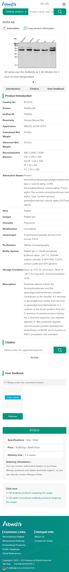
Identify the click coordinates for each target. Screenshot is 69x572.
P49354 (28, 114)
